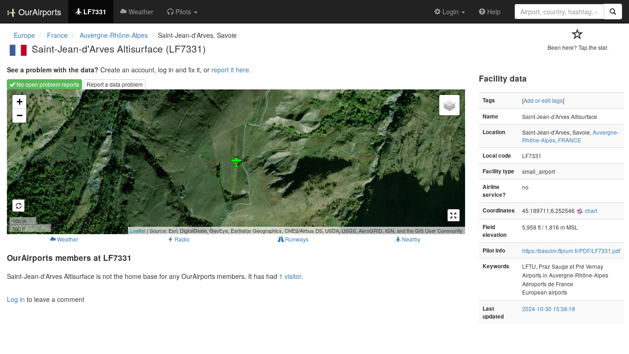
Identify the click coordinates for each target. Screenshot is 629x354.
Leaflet (138, 230)
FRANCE (569, 140)
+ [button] (20, 101)
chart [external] (590, 210)
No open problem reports (47, 84)
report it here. (231, 69)
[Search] (613, 11)
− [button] (20, 115)
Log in (16, 299)
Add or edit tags (543, 100)
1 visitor (290, 276)
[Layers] (449, 105)
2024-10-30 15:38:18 (548, 309)
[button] (182, 11)
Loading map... (235, 161)
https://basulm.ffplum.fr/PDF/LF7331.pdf (571, 250)
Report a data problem (115, 84)
